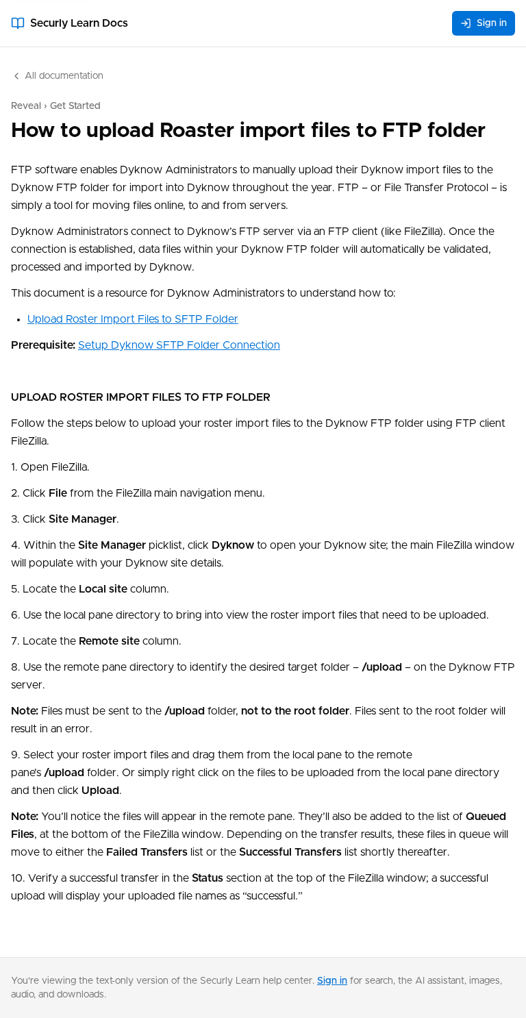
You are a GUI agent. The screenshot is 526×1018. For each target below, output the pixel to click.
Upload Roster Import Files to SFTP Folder (132, 319)
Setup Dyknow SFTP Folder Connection (179, 345)
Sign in (492, 23)
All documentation (64, 76)
